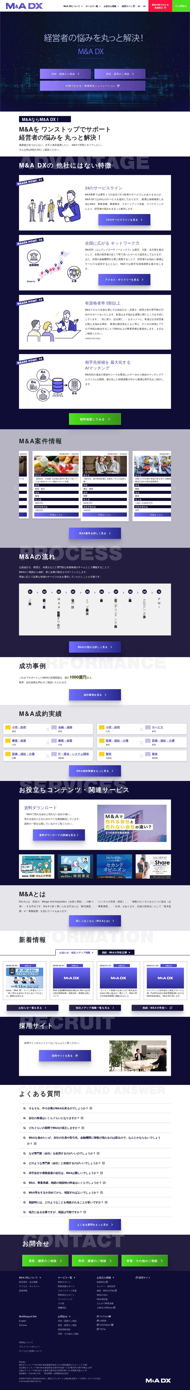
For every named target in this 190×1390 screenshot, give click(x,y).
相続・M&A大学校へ (156, 1007)
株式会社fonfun (39, 1378)
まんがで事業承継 (105, 1303)
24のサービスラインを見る (123, 219)
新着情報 (23, 1290)
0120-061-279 (34, 1373)
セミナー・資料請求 (106, 1286)
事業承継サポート (66, 1286)
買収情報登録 (64, 1329)
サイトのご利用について (30, 1350)
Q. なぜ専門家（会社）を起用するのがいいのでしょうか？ (62, 1153)
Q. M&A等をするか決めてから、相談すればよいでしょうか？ (63, 1192)
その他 (61, 1303)
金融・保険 (65, 727)
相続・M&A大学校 (106, 1290)
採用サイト (127, 6)
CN (144, 6)
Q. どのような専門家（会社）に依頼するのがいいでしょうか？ (64, 1163)
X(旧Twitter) (105, 1324)
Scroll (94, 102)
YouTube (104, 1316)
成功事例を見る (94, 694)
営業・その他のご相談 (144, 1261)
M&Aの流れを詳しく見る (94, 647)
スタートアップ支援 (67, 1290)
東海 (75, 495)
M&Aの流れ (102, 1294)
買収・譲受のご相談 (119, 73)
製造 (75, 488)
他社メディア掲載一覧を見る (94, 1007)
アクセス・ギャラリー (29, 1286)
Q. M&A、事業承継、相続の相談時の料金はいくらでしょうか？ (65, 1182)
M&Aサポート (64, 1281)
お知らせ (28, 965)
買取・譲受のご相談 (44, 1261)
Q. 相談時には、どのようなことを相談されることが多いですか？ (66, 1202)
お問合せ (64, 1316)
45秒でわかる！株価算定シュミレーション (91, 85)
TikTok (102, 1329)
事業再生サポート (66, 1294)
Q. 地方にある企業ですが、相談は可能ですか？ (55, 1212)
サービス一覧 (93, 6)
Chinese (23, 1325)
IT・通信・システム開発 (73, 754)
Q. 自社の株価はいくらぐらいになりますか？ (54, 1118)
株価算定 (101, 1281)
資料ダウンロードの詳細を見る (58, 835)
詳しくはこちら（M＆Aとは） (94, 920)
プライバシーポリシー (29, 1346)
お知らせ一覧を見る (32, 1007)
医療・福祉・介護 (133, 491)
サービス (157, 727)
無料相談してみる (94, 419)
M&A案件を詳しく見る (94, 533)
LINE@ (102, 1320)
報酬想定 (62, 1307)
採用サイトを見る (63, 1055)
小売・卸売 (19, 727)
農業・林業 (19, 740)
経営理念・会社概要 (28, 1281)
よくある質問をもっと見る (94, 1224)
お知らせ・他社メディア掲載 (76, 952)
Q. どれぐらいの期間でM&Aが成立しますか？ (54, 1128)
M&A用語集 (102, 1299)
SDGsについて (26, 1342)
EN (139, 6)
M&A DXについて (73, 6)
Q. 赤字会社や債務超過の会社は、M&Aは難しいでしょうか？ (63, 1173)
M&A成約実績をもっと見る (94, 771)
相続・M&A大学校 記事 (116, 952)
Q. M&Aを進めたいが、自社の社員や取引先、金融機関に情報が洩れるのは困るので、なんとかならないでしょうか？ (91, 1140)
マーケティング (65, 1299)
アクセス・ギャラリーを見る (123, 279)
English (22, 1320)
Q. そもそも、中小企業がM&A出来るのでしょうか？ (58, 1108)
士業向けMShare (105, 1307)
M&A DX (34, 1381)
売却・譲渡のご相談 (65, 73)
